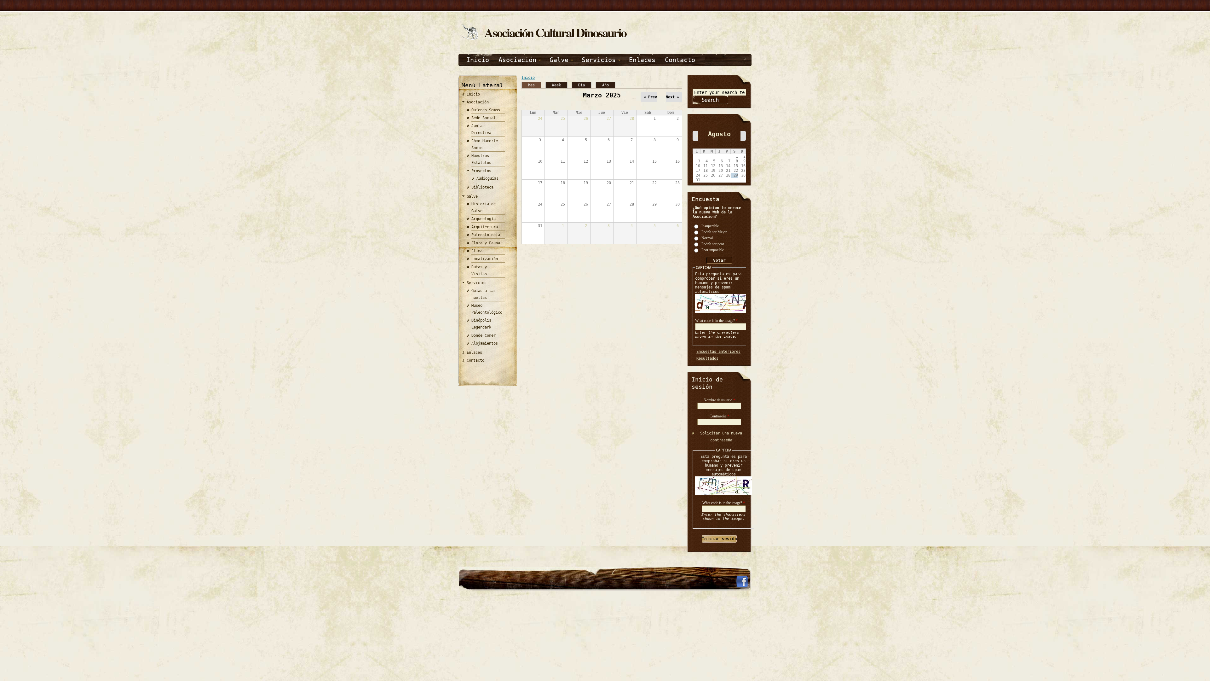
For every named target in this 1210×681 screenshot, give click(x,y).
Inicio (477, 60)
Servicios (599, 60)
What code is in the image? (716, 320)
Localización (484, 259)
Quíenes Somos (485, 110)
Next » (672, 97)
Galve (559, 60)
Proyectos (481, 171)
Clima (476, 251)
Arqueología (483, 219)
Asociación (517, 60)
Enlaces (642, 60)
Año (605, 85)
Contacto (680, 60)
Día (581, 85)
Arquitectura (484, 227)
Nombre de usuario (719, 400)
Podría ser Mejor (714, 232)
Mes (534, 84)
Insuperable (710, 226)
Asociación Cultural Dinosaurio (555, 32)
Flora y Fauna (485, 243)
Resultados (707, 358)
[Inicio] (470, 39)
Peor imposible (712, 249)
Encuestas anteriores (718, 351)
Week (556, 85)
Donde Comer (483, 335)
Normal (707, 238)
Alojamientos (484, 343)
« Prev (650, 97)
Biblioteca (482, 187)
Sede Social (483, 118)
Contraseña (719, 416)
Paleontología (485, 235)
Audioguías (487, 178)
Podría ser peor (712, 244)
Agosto (719, 134)
